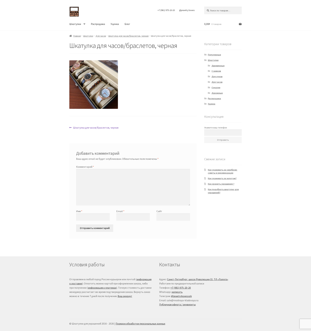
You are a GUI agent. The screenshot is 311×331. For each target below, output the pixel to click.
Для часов (101, 35)
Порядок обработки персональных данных (140, 323)
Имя (79, 211)
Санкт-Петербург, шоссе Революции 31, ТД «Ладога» (197, 279)
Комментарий (85, 166)
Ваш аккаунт (125, 296)
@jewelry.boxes (187, 10)
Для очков (217, 76)
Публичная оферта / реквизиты (177, 304)
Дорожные (217, 93)
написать (177, 291)
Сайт (159, 211)
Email (120, 211)
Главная (77, 35)
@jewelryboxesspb (181, 296)
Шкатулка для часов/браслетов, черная (128, 35)
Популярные (214, 54)
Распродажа (98, 24)
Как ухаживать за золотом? (222, 178)
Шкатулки (75, 24)
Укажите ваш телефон (215, 127)
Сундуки (216, 87)
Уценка (115, 24)
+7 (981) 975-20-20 (166, 10)
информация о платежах (102, 287)
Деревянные (218, 65)
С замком (216, 71)
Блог (127, 24)
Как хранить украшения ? (221, 183)
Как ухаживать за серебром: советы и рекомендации (222, 171)
